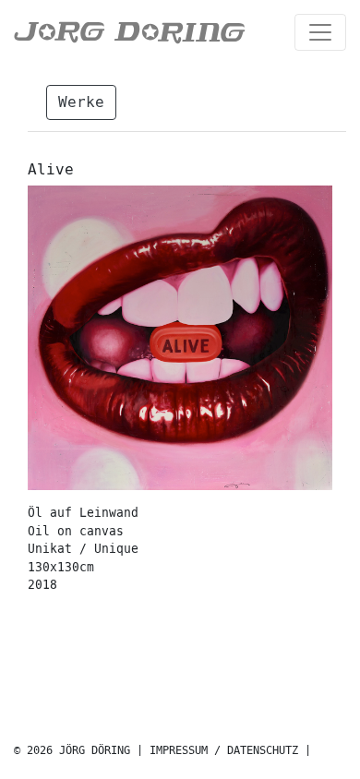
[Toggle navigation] (320, 32)
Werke (81, 102)
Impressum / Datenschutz (224, 751)
